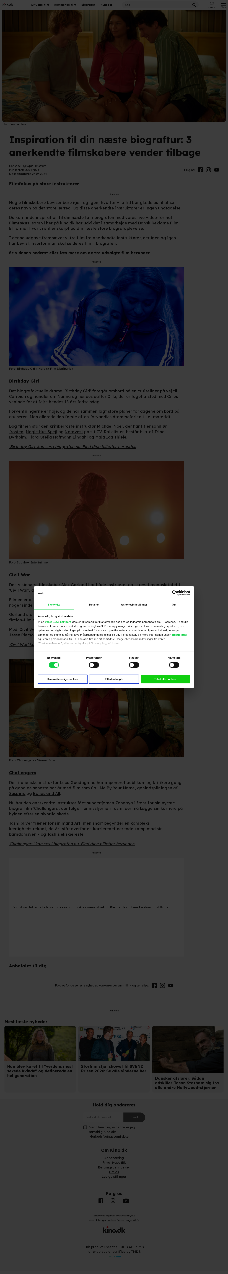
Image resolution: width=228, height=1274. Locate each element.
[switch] (94, 665)
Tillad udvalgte (114, 679)
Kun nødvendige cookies (62, 679)
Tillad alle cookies (165, 679)
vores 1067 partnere (58, 622)
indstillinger (180, 634)
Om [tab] (174, 604)
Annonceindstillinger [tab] (134, 604)
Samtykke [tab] (54, 604)
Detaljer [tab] (94, 604)
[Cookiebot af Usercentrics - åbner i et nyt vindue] (174, 593)
